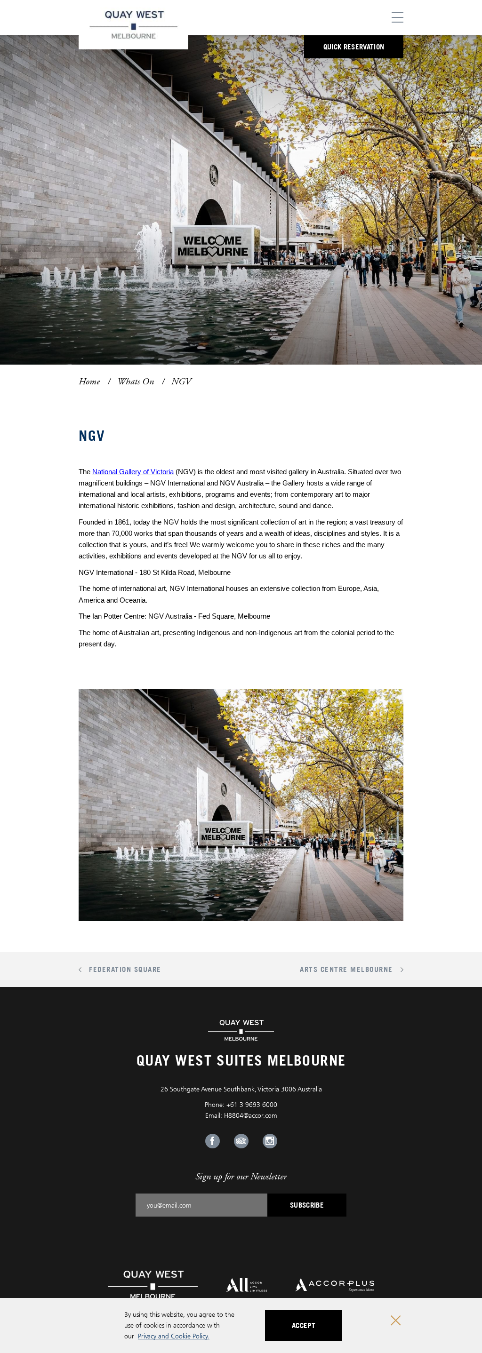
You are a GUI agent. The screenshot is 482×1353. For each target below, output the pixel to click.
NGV (181, 381)
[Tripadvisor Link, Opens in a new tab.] (241, 1141)
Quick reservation (354, 46)
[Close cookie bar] (395, 1320)
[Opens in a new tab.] (153, 1284)
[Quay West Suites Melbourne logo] (133, 24)
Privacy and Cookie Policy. (173, 1336)
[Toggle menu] (397, 17)
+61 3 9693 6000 (251, 1104)
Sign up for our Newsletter (241, 1176)
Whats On (135, 381)
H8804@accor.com (250, 1115)
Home (89, 381)
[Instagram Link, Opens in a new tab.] (270, 1141)
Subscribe (307, 1205)
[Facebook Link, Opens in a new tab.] (212, 1141)
